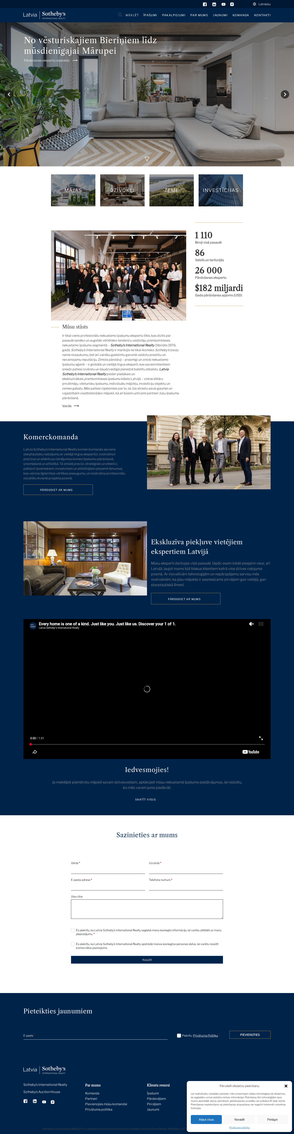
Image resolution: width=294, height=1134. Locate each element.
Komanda (241, 15)
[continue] (147, 159)
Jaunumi (220, 15)
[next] (285, 94)
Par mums (199, 15)
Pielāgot (272, 1119)
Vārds (75, 863)
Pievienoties (250, 1034)
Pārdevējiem (156, 1099)
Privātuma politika (239, 1127)
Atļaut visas (206, 1119)
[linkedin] (214, 5)
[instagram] (232, 5)
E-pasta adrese (81, 879)
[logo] (44, 15)
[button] (286, 1086)
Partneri (91, 1099)
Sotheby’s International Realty (45, 1085)
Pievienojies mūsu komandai (106, 1104)
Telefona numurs (160, 879)
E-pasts (29, 1035)
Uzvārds (155, 863)
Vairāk (67, 406)
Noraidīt (239, 1119)
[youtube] (223, 5)
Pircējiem (154, 1104)
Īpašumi (150, 15)
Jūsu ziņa (77, 896)
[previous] (9, 94)
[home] (49, 1065)
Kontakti (262, 15)
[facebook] (205, 5)
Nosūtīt (147, 959)
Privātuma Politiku (205, 1035)
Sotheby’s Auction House (41, 1092)
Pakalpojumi (173, 15)
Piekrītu (201, 1035)
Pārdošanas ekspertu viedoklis (46, 60)
